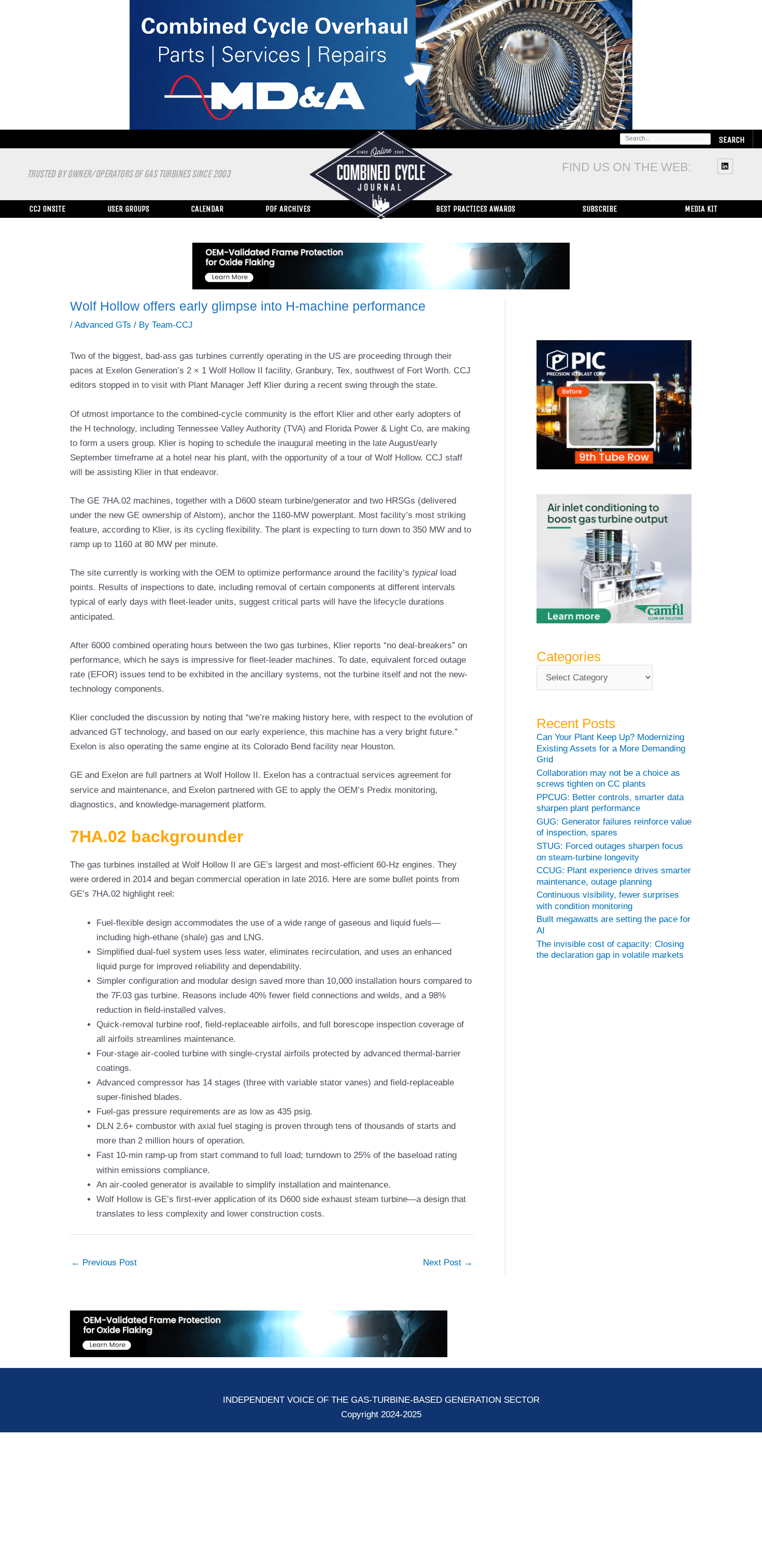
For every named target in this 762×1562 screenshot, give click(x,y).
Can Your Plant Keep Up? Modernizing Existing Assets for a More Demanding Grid (611, 748)
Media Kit (701, 209)
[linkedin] (726, 166)
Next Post (448, 1262)
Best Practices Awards (475, 209)
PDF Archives (288, 209)
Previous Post (104, 1262)
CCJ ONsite (47, 209)
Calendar (207, 209)
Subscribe (600, 209)
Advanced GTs (103, 325)
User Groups (128, 209)
